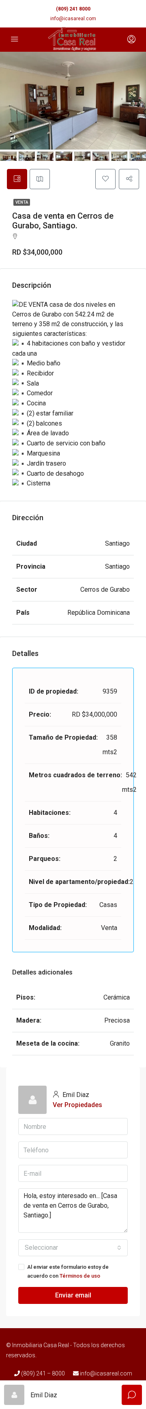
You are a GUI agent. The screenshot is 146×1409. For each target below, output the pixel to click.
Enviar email (73, 1295)
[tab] (17, 179)
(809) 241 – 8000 (42, 1373)
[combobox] (73, 1247)
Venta (21, 202)
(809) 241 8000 (73, 9)
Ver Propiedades (77, 1105)
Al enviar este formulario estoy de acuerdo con (68, 1271)
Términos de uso (80, 1276)
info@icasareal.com (73, 18)
